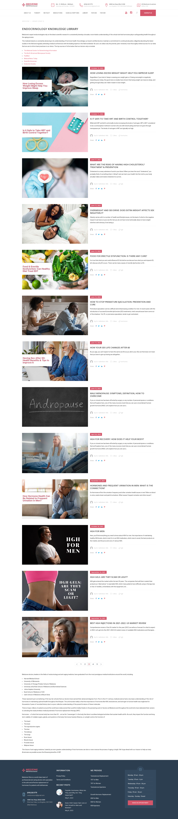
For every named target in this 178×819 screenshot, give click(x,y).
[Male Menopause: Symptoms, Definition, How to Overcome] (55, 407)
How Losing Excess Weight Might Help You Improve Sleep (122, 73)
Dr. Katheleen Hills (102, 90)
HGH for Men (97, 531)
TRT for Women (96, 783)
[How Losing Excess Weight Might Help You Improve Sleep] (55, 86)
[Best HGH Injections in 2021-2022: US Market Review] (55, 637)
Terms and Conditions (63, 780)
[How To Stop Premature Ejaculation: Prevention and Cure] (55, 315)
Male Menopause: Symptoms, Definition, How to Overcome (117, 394)
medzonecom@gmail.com (92, 6)
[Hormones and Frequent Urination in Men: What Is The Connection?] (55, 499)
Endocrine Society (30, 64)
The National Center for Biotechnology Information (40, 50)
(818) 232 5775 (88, 4)
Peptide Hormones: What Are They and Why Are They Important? (75, 792)
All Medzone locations (148, 4)
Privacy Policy (60, 776)
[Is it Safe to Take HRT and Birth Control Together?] (55, 132)
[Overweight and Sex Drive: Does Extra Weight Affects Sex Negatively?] (55, 224)
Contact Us (148, 13)
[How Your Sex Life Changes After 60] (55, 361)
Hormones (124, 90)
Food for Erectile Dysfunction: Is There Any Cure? (118, 256)
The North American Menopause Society (37, 53)
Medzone (25, 21)
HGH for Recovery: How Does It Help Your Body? (117, 439)
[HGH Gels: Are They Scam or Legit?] (55, 591)
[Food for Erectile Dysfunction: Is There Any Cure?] (55, 269)
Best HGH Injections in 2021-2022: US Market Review (118, 623)
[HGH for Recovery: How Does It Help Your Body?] (55, 453)
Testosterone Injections (98, 787)
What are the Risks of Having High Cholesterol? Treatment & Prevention (117, 166)
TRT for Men (95, 780)
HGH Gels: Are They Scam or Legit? (109, 577)
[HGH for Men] (55, 545)
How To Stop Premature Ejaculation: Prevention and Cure (120, 303)
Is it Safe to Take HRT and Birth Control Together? (119, 118)
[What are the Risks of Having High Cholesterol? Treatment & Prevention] (55, 178)
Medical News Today (30, 58)
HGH (122, 184)
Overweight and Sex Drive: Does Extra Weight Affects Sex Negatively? (122, 211)
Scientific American (30, 61)
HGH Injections (95, 805)
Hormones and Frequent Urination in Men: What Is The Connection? (121, 487)
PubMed (26, 56)
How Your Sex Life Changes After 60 (110, 347)
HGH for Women (96, 802)
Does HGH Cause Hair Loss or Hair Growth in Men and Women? (76, 805)
